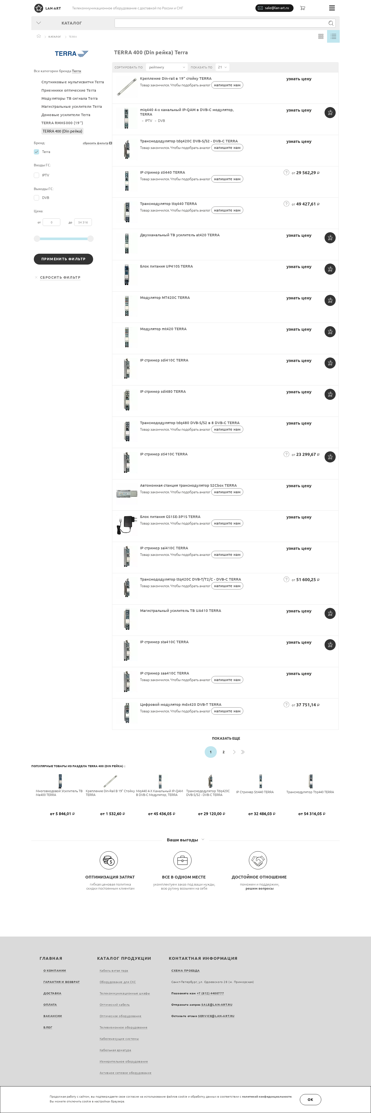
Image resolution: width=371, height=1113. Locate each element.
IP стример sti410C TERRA (164, 454)
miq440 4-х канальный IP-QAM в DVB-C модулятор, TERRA (159, 792)
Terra (76, 71)
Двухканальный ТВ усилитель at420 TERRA (180, 235)
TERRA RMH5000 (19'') (62, 123)
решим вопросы (260, 888)
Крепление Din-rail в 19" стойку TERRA (175, 78)
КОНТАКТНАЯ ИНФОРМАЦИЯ (203, 958)
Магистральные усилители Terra (71, 106)
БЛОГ (47, 1027)
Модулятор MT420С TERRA (165, 297)
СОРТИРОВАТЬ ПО (129, 67)
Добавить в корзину (330, 112)
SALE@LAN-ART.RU (216, 1004)
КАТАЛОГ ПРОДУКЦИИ (124, 958)
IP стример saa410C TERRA (164, 673)
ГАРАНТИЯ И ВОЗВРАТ (61, 981)
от (39, 222)
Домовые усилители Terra (66, 115)
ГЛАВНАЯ (51, 958)
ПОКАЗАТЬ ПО (202, 67)
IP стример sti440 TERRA (162, 172)
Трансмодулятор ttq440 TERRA (168, 203)
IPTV (45, 175)
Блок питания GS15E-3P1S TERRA (170, 516)
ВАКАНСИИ (52, 1016)
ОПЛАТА (50, 1004)
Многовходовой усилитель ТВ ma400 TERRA (59, 792)
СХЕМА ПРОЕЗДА (185, 970)
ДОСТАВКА (52, 993)
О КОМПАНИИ (54, 970)
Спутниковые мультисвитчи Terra (72, 82)
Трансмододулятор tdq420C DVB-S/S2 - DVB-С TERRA (189, 141)
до (71, 222)
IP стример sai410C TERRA (164, 548)
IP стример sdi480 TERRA (163, 391)
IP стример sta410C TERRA (164, 642)
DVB (45, 198)
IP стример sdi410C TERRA (164, 360)
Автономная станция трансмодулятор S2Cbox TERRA (188, 485)
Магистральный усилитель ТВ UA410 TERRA (180, 610)
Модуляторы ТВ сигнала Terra (69, 98)
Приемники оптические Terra (68, 90)
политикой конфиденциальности (267, 1096)
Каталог (54, 36)
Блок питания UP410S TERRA (166, 266)
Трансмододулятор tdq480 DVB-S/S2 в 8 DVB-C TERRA (190, 423)
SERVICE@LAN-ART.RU (216, 1016)
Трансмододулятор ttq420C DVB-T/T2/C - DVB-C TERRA (190, 579)
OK (311, 1100)
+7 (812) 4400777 (210, 993)
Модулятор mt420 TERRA (163, 329)
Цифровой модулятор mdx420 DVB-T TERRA (180, 704)
